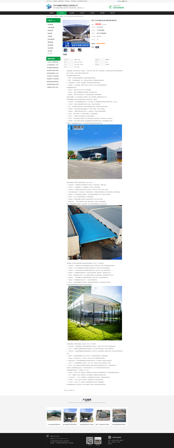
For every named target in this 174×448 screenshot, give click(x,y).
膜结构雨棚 (50, 42)
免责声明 (62, 442)
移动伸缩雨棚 (51, 39)
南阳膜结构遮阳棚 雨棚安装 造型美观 (53, 81)
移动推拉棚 (50, 24)
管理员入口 (66, 442)
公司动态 (92, 13)
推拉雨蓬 (50, 33)
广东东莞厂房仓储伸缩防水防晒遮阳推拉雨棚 (53, 62)
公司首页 (51, 13)
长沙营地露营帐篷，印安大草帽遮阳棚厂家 (53, 64)
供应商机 (61, 13)
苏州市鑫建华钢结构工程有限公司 (57, 441)
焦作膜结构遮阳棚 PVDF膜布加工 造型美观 (53, 73)
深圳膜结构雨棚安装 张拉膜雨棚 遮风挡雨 (53, 84)
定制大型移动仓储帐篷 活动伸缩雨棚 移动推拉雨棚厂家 (107, 424)
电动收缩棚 (50, 48)
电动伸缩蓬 (50, 45)
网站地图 (71, 442)
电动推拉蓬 (50, 30)
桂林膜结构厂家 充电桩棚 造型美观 (53, 78)
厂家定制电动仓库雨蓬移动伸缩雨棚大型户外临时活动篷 (124, 424)
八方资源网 (57, 442)
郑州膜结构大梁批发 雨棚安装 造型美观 (53, 70)
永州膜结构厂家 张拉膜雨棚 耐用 (53, 76)
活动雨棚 (61, 16)
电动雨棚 (50, 51)
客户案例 (102, 13)
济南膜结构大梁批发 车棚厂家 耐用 (53, 87)
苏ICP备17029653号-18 (63, 438)
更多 (59, 58)
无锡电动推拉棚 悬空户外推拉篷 (54, 424)
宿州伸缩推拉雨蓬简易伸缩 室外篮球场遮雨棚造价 (53, 67)
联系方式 (112, 13)
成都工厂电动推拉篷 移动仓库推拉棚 (70, 424)
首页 (52, 16)
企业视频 (72, 13)
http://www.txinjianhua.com (69, 390)
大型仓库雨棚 (51, 27)
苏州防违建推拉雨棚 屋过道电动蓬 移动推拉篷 (89, 424)
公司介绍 (82, 13)
